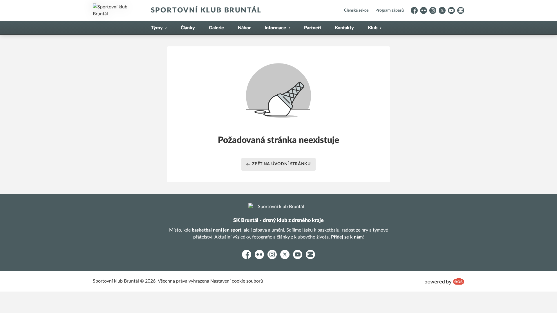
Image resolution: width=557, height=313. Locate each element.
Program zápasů (389, 10)
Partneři (312, 28)
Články (188, 28)
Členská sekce (356, 10)
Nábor (244, 28)
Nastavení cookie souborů (236, 281)
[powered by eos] (444, 281)
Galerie (216, 28)
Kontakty (344, 28)
